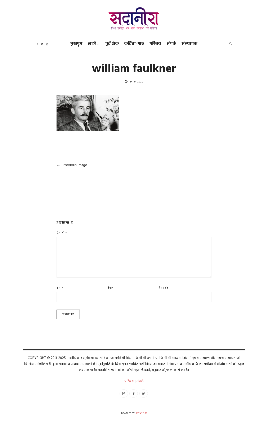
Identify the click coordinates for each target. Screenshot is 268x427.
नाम (60, 288)
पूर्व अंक (112, 43)
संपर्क (171, 43)
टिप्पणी (62, 233)
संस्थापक (189, 43)
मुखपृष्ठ (76, 43)
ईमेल (112, 288)
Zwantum (141, 413)
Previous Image (72, 165)
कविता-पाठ (134, 43)
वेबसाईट (164, 288)
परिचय (155, 43)
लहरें (92, 43)
